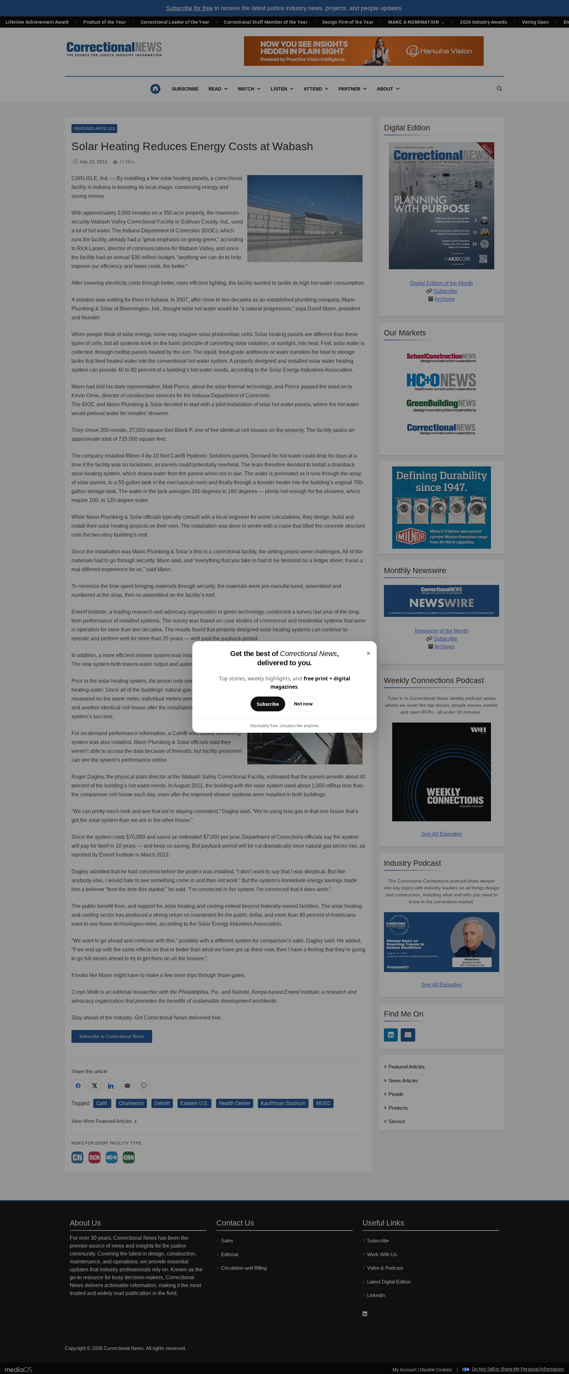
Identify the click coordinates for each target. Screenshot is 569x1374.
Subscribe (268, 704)
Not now (303, 703)
